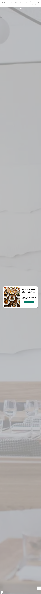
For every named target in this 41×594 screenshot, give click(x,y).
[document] (20, 297)
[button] (36, 287)
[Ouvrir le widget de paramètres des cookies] (2, 592)
